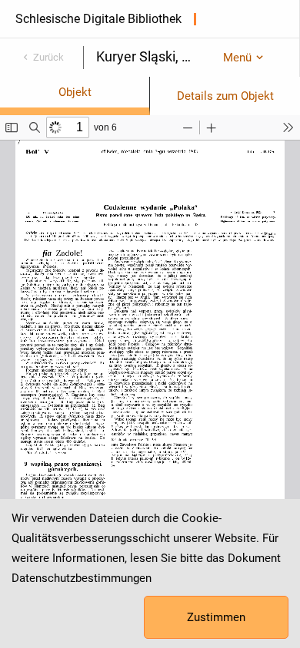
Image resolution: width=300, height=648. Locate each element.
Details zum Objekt (225, 96)
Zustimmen (216, 617)
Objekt (75, 92)
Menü (237, 57)
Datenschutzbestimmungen (82, 578)
